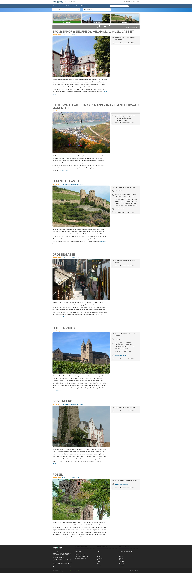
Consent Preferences (81, 558)
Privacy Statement (80, 554)
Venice (98, 563)
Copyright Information (81, 556)
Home (55, 6)
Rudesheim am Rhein (73, 6)
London (99, 554)
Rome (98, 561)
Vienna (98, 553)
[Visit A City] (57, 548)
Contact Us (78, 551)
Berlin (98, 559)
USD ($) (67, 1)
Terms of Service (82, 571)
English (73, 1)
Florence (99, 565)
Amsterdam (100, 558)
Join (134, 1)
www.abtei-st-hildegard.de (122, 355)
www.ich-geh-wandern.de (121, 484)
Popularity (132, 27)
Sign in (137, 1)
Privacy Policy (73, 571)
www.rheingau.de (119, 208)
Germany (62, 6)
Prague (98, 556)
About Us (77, 553)
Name (137, 27)
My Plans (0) (135, 6)
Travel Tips (128, 1)
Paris (98, 551)
